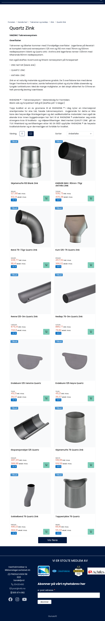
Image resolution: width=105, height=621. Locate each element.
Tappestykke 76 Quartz (67, 516)
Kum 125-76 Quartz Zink (67, 250)
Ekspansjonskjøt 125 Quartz (25, 450)
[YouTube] (24, 599)
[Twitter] (10, 599)
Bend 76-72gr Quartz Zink (24, 250)
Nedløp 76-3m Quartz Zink (69, 316)
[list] (22, 133)
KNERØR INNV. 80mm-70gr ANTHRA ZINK (68, 184)
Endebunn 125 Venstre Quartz (26, 383)
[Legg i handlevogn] (46, 198)
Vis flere (52, 540)
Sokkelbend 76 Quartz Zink (24, 516)
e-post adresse (46, 590)
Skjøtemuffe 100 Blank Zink (24, 183)
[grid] (31, 133)
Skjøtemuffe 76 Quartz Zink (69, 450)
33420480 (19, 584)
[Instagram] (17, 599)
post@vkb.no (18, 588)
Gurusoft (52, 616)
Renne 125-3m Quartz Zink (24, 316)
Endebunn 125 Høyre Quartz (69, 383)
